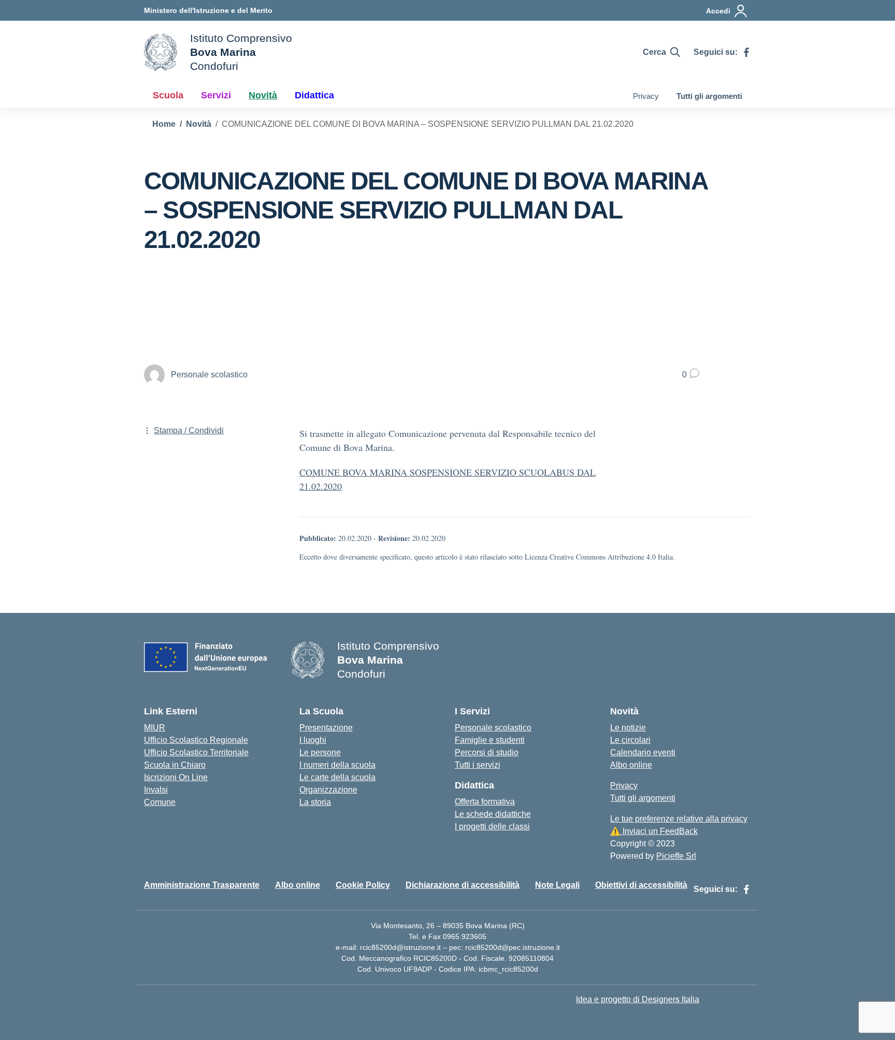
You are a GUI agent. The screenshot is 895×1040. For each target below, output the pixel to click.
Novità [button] (263, 95)
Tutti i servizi (477, 764)
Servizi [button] (216, 95)
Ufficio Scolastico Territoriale (196, 752)
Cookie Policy (363, 885)
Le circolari (630, 740)
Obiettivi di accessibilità (641, 885)
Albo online (631, 764)
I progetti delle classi (492, 826)
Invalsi (156, 789)
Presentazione (326, 727)
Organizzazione (328, 789)
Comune (160, 802)
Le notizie (628, 727)
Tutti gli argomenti (709, 96)
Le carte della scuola (337, 777)
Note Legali (557, 885)
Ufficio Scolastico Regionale (196, 740)
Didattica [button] (314, 95)
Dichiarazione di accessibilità (462, 885)
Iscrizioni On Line (176, 777)
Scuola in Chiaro (175, 764)
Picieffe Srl (676, 856)
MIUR (154, 727)
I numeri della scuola (337, 764)
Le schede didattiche (493, 814)
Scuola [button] (168, 95)
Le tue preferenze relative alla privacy (678, 818)
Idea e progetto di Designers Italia (637, 999)
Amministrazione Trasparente (201, 885)
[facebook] (746, 52)
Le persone (320, 752)
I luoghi (312, 740)
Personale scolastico (493, 727)
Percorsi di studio (486, 752)
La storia (315, 802)
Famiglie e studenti (490, 740)
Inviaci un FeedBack (654, 831)
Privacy (646, 96)
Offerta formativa (485, 801)
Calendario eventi (642, 752)
